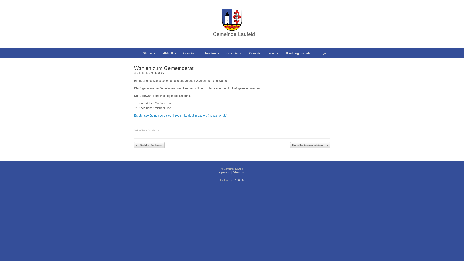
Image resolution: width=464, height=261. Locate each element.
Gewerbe (255, 53)
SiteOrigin (239, 180)
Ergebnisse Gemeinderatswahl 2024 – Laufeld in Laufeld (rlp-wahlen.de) (180, 115)
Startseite (149, 53)
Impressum (224, 172)
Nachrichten (153, 129)
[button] (324, 53)
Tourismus (211, 53)
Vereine (274, 53)
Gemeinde (190, 53)
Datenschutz (239, 172)
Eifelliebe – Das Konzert (149, 145)
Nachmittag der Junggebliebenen (310, 145)
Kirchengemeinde (298, 53)
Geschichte (234, 53)
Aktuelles (169, 53)
